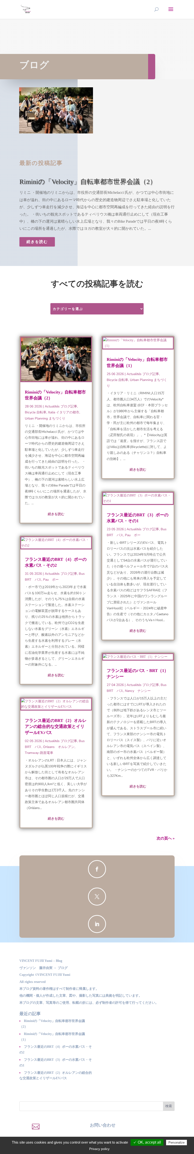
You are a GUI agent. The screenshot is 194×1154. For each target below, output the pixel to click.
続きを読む (37, 241)
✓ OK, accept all (147, 1142)
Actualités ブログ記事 (61, 406)
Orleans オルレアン (59, 747)
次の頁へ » (166, 838)
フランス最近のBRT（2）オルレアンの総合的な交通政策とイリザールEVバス (56, 726)
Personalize (176, 1142)
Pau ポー (51, 579)
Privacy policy (99, 1149)
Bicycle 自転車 (35, 412)
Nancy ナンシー (138, 691)
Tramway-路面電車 (39, 753)
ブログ (34, 65)
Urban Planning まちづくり (45, 418)
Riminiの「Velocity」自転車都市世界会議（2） (87, 181)
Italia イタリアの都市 (63, 412)
